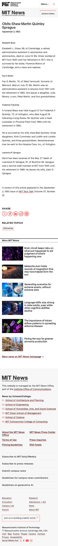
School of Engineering (17, 404)
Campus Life (8, 506)
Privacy (5, 537)
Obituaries (8, 228)
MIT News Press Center (42, 432)
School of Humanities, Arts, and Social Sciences (30, 408)
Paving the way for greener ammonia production (38, 340)
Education (7, 498)
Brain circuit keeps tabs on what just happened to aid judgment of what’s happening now (38, 252)
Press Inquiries (38, 440)
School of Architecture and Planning (24, 400)
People (24, 534)
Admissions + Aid (37, 502)
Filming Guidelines (12, 444)
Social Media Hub (10, 540)
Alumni (5, 510)
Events (16, 534)
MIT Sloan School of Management (23, 413)
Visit (4, 534)
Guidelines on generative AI (17, 485)
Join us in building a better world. (20, 518)
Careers (32, 534)
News (31, 506)
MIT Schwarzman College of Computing (26, 421)
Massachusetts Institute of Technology (21, 527)
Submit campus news (14, 470)
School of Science (14, 417)
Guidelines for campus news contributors (25, 477)
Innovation (7, 502)
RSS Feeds (36, 444)
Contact (41, 534)
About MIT (34, 510)
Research (33, 498)
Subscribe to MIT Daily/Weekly (19, 456)
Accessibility (16, 537)
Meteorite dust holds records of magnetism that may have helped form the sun (38, 270)
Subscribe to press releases (17, 463)
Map (10, 534)
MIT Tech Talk (26, 191)
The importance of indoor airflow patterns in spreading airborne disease (40, 323)
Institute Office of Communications (32, 389)
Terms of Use (9, 440)
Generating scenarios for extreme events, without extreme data (37, 287)
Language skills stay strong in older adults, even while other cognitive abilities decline (39, 306)
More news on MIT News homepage (21, 356)
